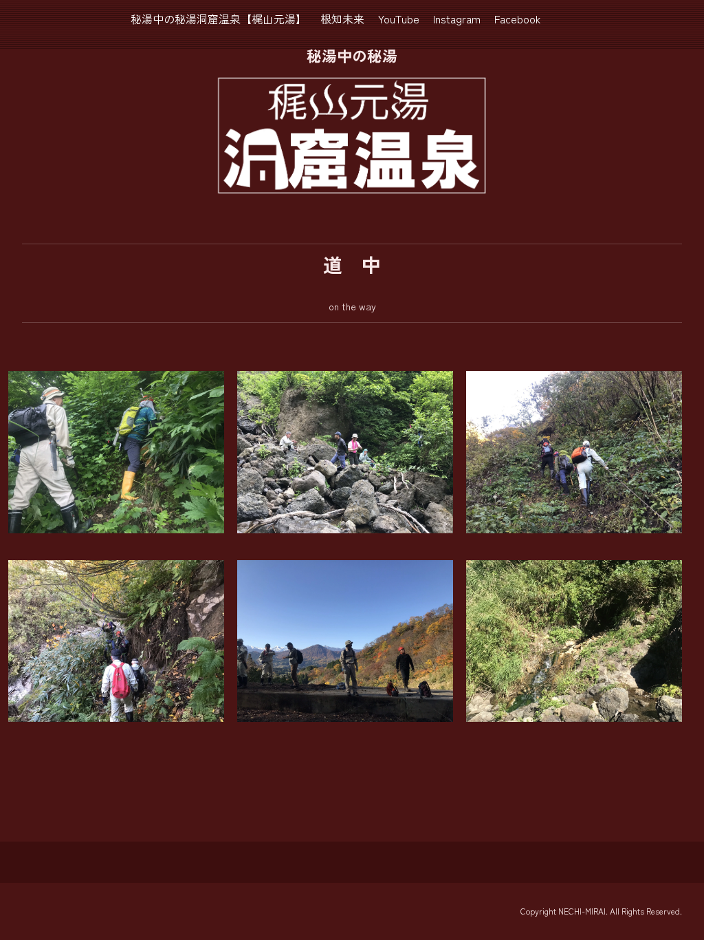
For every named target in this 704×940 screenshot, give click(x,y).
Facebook (517, 18)
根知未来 (342, 18)
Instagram (457, 18)
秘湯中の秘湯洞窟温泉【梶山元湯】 (219, 18)
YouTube (398, 18)
